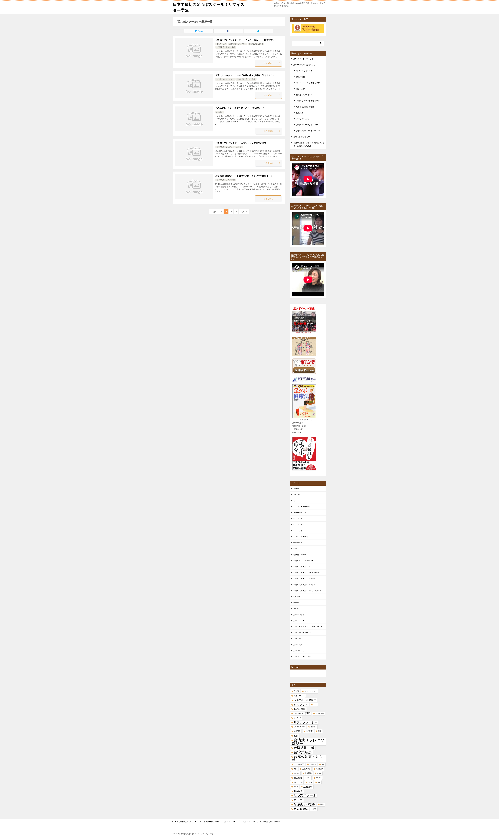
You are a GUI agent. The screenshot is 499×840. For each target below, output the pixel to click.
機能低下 (296, 773)
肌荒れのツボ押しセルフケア (308, 125)
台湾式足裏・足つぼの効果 (225, 47)
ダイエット (298, 531)
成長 (295, 769)
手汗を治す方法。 (303, 119)
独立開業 (308, 773)
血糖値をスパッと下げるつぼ (308, 101)
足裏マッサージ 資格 (302, 656)
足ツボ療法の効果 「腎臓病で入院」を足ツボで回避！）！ (244, 176)
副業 (295, 548)
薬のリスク (298, 608)
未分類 (296, 602)
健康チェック (221, 44)
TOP (197, 822)
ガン (295, 501)
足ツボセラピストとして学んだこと (308, 626)
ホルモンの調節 (302, 713)
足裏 (322, 804)
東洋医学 (319, 769)
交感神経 (313, 727)
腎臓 (318, 782)
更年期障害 (306, 769)
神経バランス (298, 782)
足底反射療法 (304, 804)
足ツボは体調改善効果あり (304, 65)
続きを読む (268, 63)
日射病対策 (300, 89)
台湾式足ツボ (304, 748)
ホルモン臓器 (320, 713)
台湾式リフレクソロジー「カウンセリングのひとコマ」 (243, 143)
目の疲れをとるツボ (304, 71)
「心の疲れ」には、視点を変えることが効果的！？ (239, 108)
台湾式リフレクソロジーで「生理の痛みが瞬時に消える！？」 (245, 75)
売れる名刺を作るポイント (304, 137)
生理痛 (319, 773)
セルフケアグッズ (300, 524)
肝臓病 (310, 782)
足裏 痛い (298, 638)
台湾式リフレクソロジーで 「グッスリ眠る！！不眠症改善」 (245, 40)
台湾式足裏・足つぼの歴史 (304, 585)
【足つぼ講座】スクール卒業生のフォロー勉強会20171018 (308, 144)
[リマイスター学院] (308, 31)
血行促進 (298, 791)
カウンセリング (310, 691)
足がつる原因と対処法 (305, 107)
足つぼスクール (305, 795)
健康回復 (297, 731)
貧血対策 (299, 113)
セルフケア (298, 518)
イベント (297, 494)
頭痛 (314, 809)
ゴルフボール (299, 696)
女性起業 (312, 764)
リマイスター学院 (300, 537)
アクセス (297, 488)
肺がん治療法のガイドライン (308, 131)
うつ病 (296, 691)
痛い (308, 777)
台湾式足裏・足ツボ (307, 758)
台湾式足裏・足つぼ (256, 44)
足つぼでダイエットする (303, 59)
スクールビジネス (300, 512)
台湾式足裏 (303, 752)
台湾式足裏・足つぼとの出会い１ (307, 572)
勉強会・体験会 (299, 555)
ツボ (315, 704)
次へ (243, 211)
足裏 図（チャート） (302, 632)
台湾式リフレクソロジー (237, 44)
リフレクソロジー (305, 722)
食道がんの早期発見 (304, 95)
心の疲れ (219, 112)
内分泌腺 (309, 731)
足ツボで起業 (298, 615)
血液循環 (307, 786)
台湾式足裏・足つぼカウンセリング (228, 147)
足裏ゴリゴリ (298, 651)
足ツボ (298, 800)
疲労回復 (298, 778)
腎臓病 (296, 786)
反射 (296, 736)
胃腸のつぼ (300, 77)
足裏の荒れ (298, 645)
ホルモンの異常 (300, 709)
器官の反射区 (299, 764)
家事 (322, 764)
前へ (215, 211)
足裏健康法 (301, 809)
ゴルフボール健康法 (301, 507)
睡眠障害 (318, 777)
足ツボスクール (299, 621)
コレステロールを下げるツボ (308, 83)
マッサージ (297, 718)
